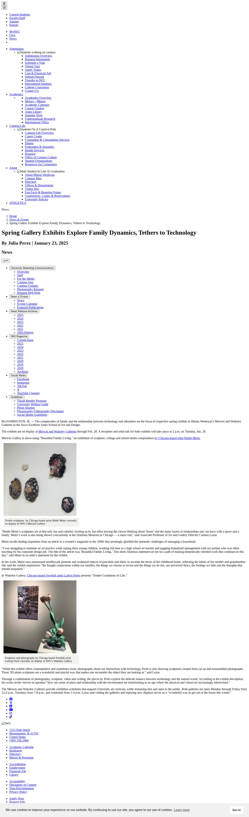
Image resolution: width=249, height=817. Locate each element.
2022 (20, 325)
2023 (20, 322)
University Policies (36, 199)
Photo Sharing (26, 407)
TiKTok (22, 386)
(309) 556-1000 (19, 740)
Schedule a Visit (35, 62)
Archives (22, 371)
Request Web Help (28, 292)
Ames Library (33, 111)
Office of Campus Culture (41, 157)
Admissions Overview (38, 55)
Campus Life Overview (39, 132)
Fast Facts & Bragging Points (43, 192)
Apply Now (16, 798)
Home (13, 216)
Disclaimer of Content (22, 784)
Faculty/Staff (17, 18)
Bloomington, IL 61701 (23, 733)
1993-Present (25, 332)
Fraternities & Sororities (39, 146)
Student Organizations (38, 160)
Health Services (34, 150)
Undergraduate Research (40, 118)
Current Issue (25, 340)
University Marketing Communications (32, 268)
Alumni (14, 21)
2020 (20, 361)
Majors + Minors (35, 101)
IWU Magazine (19, 336)
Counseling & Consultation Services (47, 139)
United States (17, 737)
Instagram (23, 382)
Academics (16, 94)
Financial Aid (17, 771)
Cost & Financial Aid (38, 73)
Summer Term (33, 115)
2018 (20, 368)
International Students (38, 83)
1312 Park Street (19, 730)
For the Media (25, 278)
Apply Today (33, 69)
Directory (31, 181)
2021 (20, 329)
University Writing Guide (32, 404)
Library (13, 774)
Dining (29, 143)
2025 (20, 315)
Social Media (18, 375)
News (13, 38)
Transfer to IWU (35, 80)
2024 (20, 318)
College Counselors (37, 87)
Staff (20, 275)
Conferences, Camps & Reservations (47, 195)
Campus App (25, 282)
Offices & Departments (39, 185)
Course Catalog (34, 108)
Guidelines (17, 397)
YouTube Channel (28, 393)
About (13, 167)
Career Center (33, 136)
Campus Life (17, 125)
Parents (13, 25)
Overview (23, 271)
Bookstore (15, 750)
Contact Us (32, 90)
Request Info (17, 802)
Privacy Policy (18, 791)
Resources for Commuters (41, 164)
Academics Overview (38, 97)
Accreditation (17, 764)
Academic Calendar (37, 104)
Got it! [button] (236, 810)
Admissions (16, 48)
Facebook (23, 379)
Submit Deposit (34, 76)
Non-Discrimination (21, 788)
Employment (17, 767)
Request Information (37, 59)
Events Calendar (27, 303)
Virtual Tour (32, 66)
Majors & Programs (21, 757)
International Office (37, 122)
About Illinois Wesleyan (39, 174)
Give (12, 35)
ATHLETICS (17, 202)
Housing (30, 153)
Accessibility (17, 781)
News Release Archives (24, 311)
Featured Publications (30, 307)
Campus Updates (27, 285)
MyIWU (14, 31)
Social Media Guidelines (32, 414)
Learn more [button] (182, 810)
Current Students (19, 14)
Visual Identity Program (31, 400)
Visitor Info (32, 188)
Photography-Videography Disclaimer (40, 411)
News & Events (19, 219)
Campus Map (33, 178)
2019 (20, 364)
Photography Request (30, 289)
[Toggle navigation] (6, 261)
